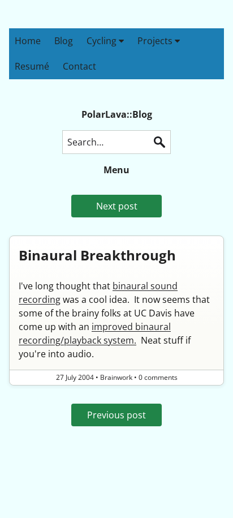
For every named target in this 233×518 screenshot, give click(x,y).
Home (28, 41)
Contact (79, 66)
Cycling (103, 41)
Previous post (116, 415)
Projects (156, 41)
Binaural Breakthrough (97, 255)
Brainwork (116, 377)
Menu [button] (116, 170)
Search (159, 142)
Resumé (32, 66)
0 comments (158, 377)
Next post (116, 206)
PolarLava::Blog (116, 114)
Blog (63, 41)
